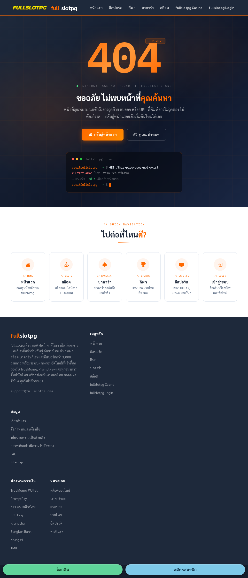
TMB (14, 548)
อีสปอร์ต (115, 7)
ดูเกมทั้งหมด (149, 134)
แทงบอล (56, 506)
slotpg (64, 7)
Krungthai (18, 523)
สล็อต (164, 7)
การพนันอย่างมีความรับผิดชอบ (32, 445)
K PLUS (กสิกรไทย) (24, 506)
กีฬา (132, 7)
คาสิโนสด (56, 531)
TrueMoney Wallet (24, 490)
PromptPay (19, 498)
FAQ (13, 454)
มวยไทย (56, 515)
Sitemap (17, 462)
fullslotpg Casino (188, 7)
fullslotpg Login (221, 7)
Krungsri (17, 539)
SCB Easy (17, 515)
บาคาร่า (148, 7)
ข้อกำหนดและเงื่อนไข (25, 429)
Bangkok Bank (21, 531)
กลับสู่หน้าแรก (105, 134)
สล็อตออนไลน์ (60, 490)
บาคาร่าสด (58, 498)
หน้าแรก (96, 7)
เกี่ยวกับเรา (18, 421)
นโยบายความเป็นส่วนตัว (28, 437)
